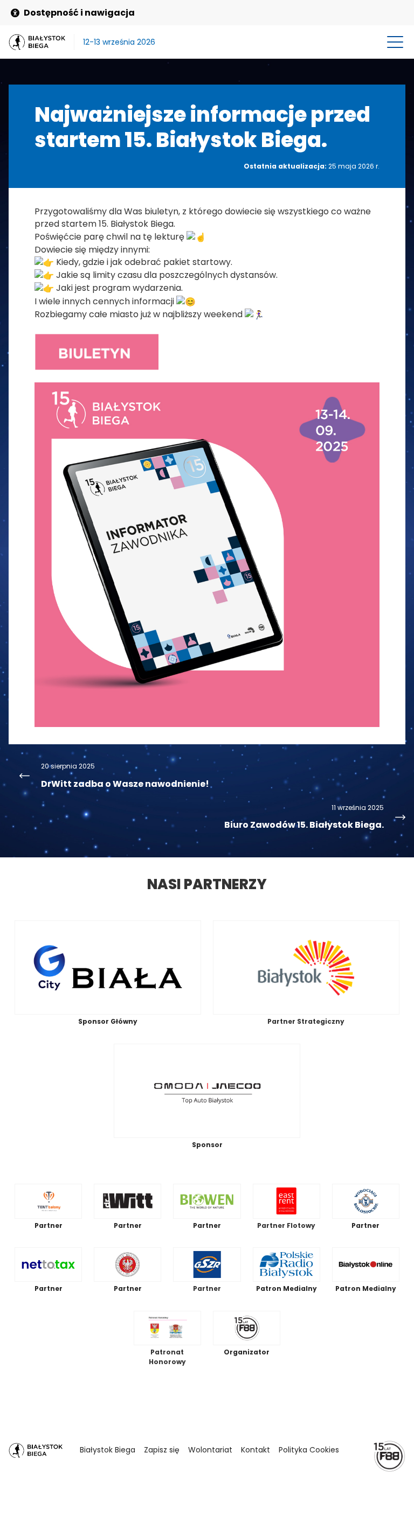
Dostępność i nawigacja (79, 12)
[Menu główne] (395, 42)
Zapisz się (162, 1449)
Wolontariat (210, 1449)
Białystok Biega (107, 1449)
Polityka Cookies (309, 1449)
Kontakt (255, 1449)
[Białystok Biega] (37, 42)
